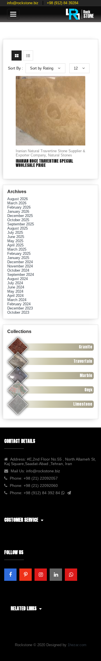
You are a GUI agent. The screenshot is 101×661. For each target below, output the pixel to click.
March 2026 (16, 203)
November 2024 (20, 266)
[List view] (28, 55)
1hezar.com (77, 645)
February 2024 (19, 304)
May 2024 (15, 291)
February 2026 (19, 207)
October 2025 (18, 220)
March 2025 (16, 249)
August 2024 (17, 279)
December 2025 (20, 216)
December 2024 (20, 262)
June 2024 (15, 287)
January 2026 (18, 211)
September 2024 (20, 274)
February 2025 (19, 253)
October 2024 (18, 270)
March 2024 (16, 300)
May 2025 (15, 241)
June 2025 (15, 237)
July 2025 (15, 232)
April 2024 (15, 295)
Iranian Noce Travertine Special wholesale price (44, 163)
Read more (50, 114)
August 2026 (17, 199)
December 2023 (20, 308)
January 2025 (18, 258)
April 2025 (15, 245)
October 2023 (18, 312)
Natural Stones (60, 155)
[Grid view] (17, 55)
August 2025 (17, 228)
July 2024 (15, 283)
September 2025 (20, 224)
